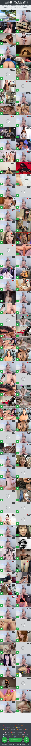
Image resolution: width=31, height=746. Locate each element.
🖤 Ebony (11, 725)
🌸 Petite (7, 732)
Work (14, 744)
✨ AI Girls (25, 737)
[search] (26, 740)
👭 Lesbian (19, 732)
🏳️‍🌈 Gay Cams (15, 734)
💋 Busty (13, 732)
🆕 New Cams (6, 734)
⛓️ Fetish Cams (17, 737)
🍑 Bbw (27, 729)
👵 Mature (18, 727)
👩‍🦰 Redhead (20, 729)
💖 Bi (25, 732)
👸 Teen (24, 727)
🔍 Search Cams (24, 741)
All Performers (23, 744)
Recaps (17, 744)
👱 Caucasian (24, 725)
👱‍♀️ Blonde (5, 729)
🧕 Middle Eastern (9, 727)
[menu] (4, 740)
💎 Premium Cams (7, 737)
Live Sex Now (15, 740)
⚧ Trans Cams (24, 734)
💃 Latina (17, 725)
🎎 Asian (5, 725)
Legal (28, 744)
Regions (10, 744)
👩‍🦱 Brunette (12, 729)
